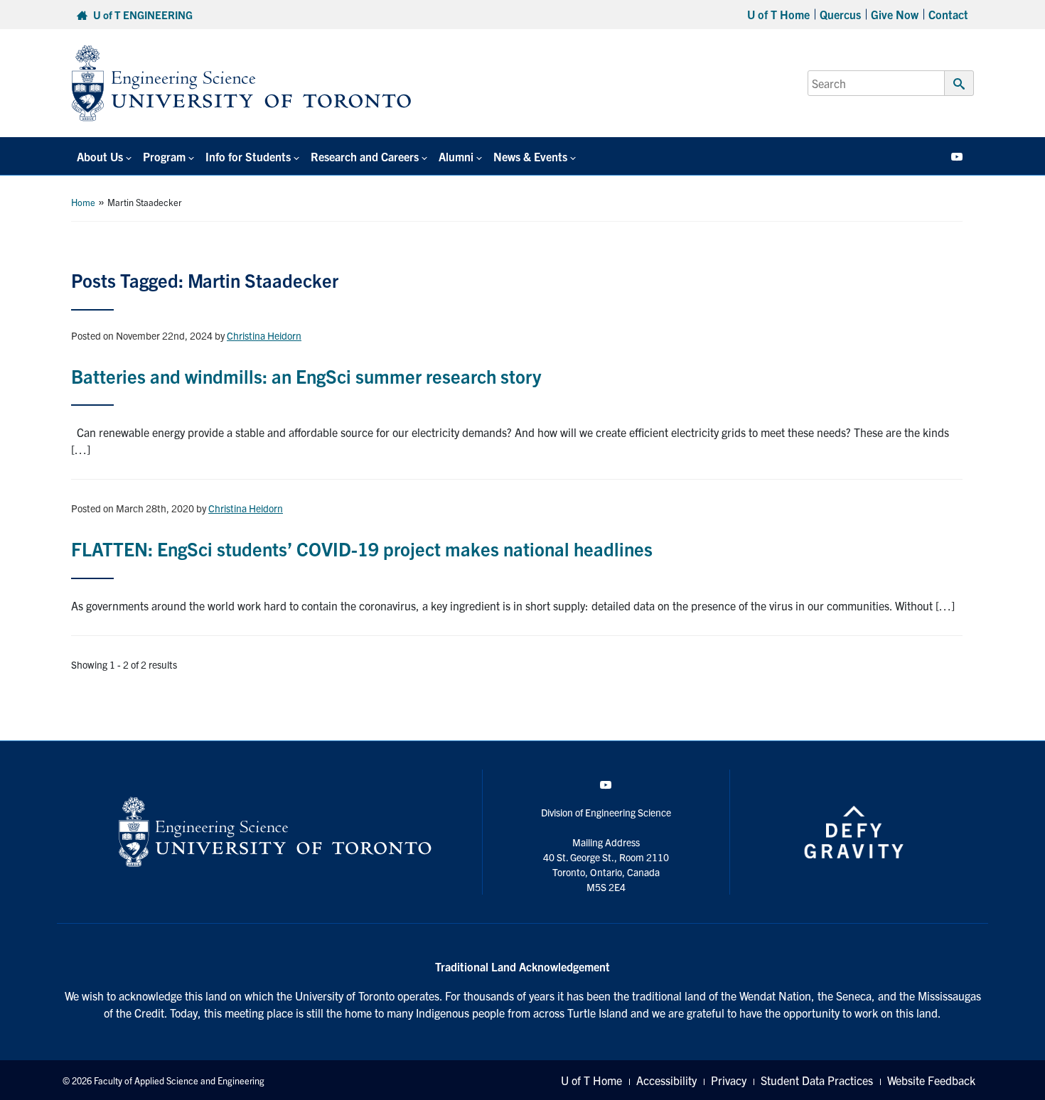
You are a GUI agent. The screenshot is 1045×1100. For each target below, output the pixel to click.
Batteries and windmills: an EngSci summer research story (306, 375)
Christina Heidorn (264, 335)
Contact (948, 14)
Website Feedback (931, 1080)
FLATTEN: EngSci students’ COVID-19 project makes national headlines (362, 548)
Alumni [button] (456, 156)
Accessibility (666, 1080)
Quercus (840, 14)
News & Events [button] (530, 156)
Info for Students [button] (248, 156)
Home (83, 202)
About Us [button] (100, 156)
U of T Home (778, 14)
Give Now (894, 14)
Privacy (728, 1080)
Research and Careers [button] (365, 156)
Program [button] (164, 156)
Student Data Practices (817, 1080)
